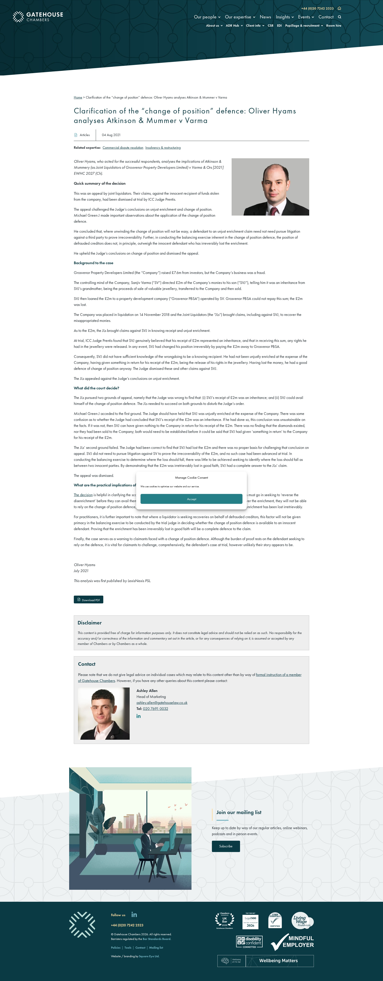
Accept (191, 499)
